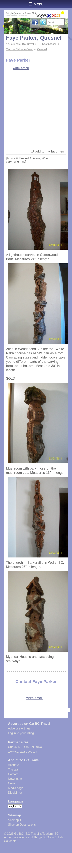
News (12, 783)
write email (21, 68)
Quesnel (42, 49)
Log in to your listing (21, 733)
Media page (15, 788)
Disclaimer (15, 792)
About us (14, 764)
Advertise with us (19, 728)
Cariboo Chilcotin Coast (19, 49)
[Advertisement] (36, 110)
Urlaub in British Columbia (25, 747)
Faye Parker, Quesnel (34, 38)
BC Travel (28, 43)
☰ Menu (36, 4)
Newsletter (15, 778)
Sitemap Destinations (22, 824)
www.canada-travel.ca (22, 751)
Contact (13, 774)
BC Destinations (47, 43)
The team (14, 769)
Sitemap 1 (14, 820)
